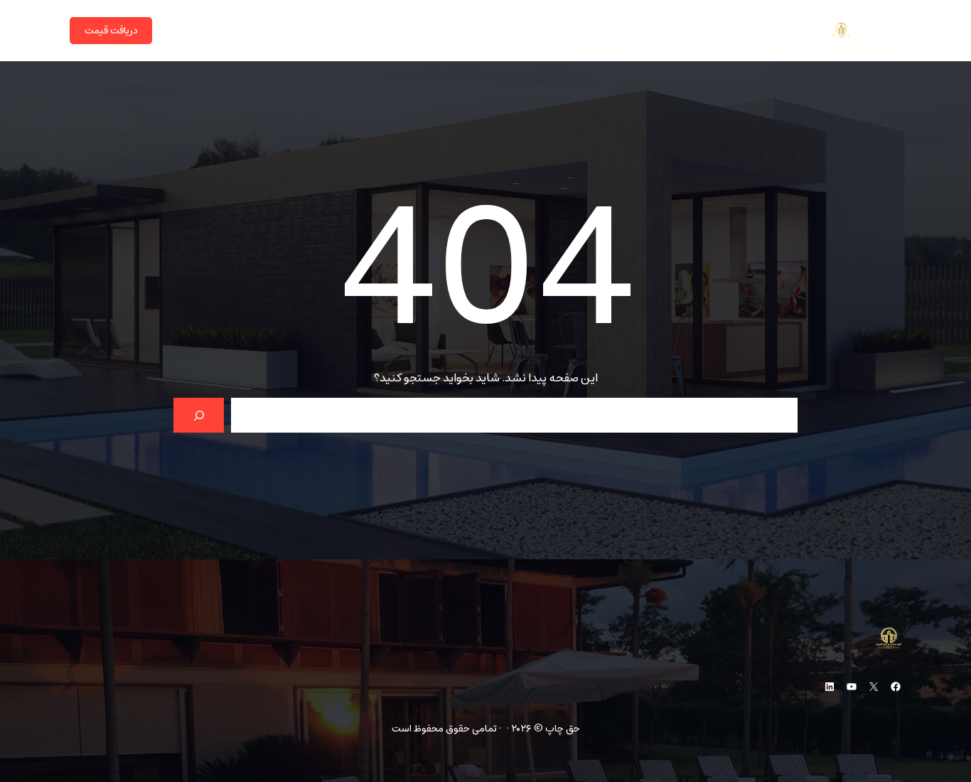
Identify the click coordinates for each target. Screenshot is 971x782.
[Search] (198, 415)
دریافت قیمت (111, 30)
